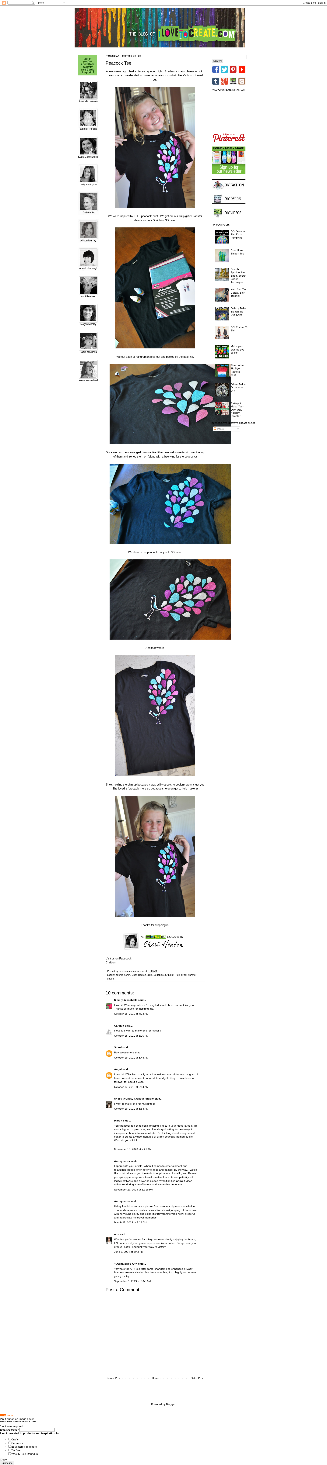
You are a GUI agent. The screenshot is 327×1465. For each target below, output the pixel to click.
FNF (116, 1243)
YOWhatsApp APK (125, 1263)
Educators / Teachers (24, 1446)
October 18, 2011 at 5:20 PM (131, 1035)
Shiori (118, 1047)
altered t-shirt (123, 975)
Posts (220, 428)
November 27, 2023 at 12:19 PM (133, 1189)
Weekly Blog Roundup (24, 1453)
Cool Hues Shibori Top (237, 252)
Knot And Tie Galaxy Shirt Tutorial (238, 292)
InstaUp (176, 1173)
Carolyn (119, 1025)
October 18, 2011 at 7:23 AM (131, 1013)
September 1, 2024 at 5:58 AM (132, 1281)
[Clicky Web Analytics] (7, 1415)
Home (155, 1378)
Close (3, 1459)
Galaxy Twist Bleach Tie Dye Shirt (238, 311)
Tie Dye (15, 1450)
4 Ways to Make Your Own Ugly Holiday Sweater (237, 409)
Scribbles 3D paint (164, 220)
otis (116, 1234)
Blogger (170, 1404)
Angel (118, 1069)
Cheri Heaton (139, 975)
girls (149, 975)
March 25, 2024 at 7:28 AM (130, 1222)
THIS (137, 216)
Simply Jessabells (125, 999)
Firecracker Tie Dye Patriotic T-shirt (237, 370)
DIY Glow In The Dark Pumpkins (238, 234)
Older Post (197, 1378)
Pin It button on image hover (17, 1418)
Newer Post (113, 1378)
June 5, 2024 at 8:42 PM (128, 1251)
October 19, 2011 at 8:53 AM (131, 1108)
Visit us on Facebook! (119, 958)
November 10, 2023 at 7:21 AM (133, 1149)
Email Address (9, 1429)
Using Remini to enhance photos (133, 1206)
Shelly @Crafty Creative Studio (134, 1098)
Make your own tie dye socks (237, 349)
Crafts (15, 1439)
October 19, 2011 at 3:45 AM (131, 1057)
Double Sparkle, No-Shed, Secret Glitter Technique (238, 275)
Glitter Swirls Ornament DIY (238, 387)
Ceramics (17, 1443)
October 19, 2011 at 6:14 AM (131, 1086)
